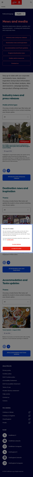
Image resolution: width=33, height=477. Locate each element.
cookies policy (10, 239)
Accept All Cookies (16, 248)
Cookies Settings (16, 244)
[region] (16, 238)
